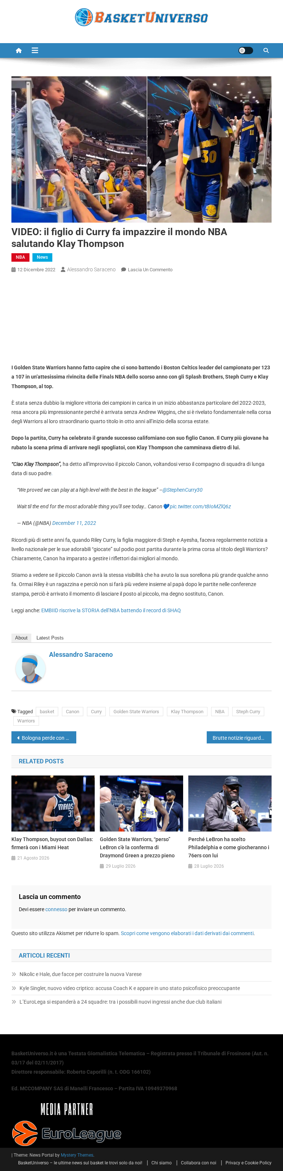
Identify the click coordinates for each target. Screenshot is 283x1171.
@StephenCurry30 (183, 490)
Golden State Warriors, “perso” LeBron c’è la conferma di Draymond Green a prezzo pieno (137, 847)
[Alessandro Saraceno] (30, 668)
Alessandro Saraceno (91, 269)
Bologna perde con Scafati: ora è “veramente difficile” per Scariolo (49, 738)
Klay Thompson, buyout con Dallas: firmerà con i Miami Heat (52, 843)
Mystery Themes (77, 1155)
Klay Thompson (187, 711)
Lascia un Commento (150, 269)
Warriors (26, 721)
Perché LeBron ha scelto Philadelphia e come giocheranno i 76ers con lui (228, 847)
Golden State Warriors (136, 711)
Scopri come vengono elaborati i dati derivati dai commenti (187, 933)
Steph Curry (248, 711)
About (21, 638)
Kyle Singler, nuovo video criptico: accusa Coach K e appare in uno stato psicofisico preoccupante (130, 988)
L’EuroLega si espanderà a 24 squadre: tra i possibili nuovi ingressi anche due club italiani (120, 1002)
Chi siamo (161, 1162)
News (42, 257)
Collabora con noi (198, 1162)
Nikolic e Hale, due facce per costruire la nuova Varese (81, 974)
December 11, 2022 (74, 523)
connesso (56, 909)
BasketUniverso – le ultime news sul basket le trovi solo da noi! (80, 1162)
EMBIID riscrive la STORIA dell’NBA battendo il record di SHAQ (111, 610)
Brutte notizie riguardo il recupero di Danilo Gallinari (242, 738)
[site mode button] (245, 50)
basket (47, 711)
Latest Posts (50, 638)
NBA (20, 257)
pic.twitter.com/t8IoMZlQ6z (200, 506)
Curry (96, 711)
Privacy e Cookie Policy (249, 1162)
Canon (72, 711)
